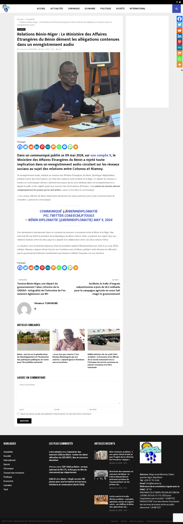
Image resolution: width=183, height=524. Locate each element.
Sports (7, 464)
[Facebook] (19, 146)
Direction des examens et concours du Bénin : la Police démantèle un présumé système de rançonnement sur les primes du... (121, 478)
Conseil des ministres (14, 473)
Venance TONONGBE (28, 49)
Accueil (41, 8)
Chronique (74, 8)
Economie (90, 8)
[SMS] (70, 146)
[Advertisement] (147, 62)
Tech (6, 489)
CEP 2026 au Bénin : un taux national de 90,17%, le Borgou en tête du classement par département (68, 470)
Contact (124, 521)
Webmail (114, 521)
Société (120, 8)
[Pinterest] (42, 146)
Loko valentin (55, 452)
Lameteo (8, 485)
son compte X (100, 155)
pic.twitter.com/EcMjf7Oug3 (68, 216)
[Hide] (182, 70)
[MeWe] (47, 146)
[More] (75, 146)
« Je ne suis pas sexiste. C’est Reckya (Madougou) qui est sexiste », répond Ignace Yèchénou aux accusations (68, 358)
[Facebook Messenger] (64, 146)
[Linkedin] (36, 146)
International (137, 8)
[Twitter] (25, 146)
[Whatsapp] (58, 146)
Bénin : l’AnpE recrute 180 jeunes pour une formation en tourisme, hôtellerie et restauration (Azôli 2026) (67, 482)
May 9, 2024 (103, 220)
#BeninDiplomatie (82, 211)
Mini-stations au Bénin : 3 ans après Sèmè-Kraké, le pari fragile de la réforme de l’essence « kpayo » (121, 455)
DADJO (52, 479)
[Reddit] (31, 146)
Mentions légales (136, 521)
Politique (105, 8)
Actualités (56, 8)
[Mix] (53, 146)
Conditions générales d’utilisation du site (162, 521)
